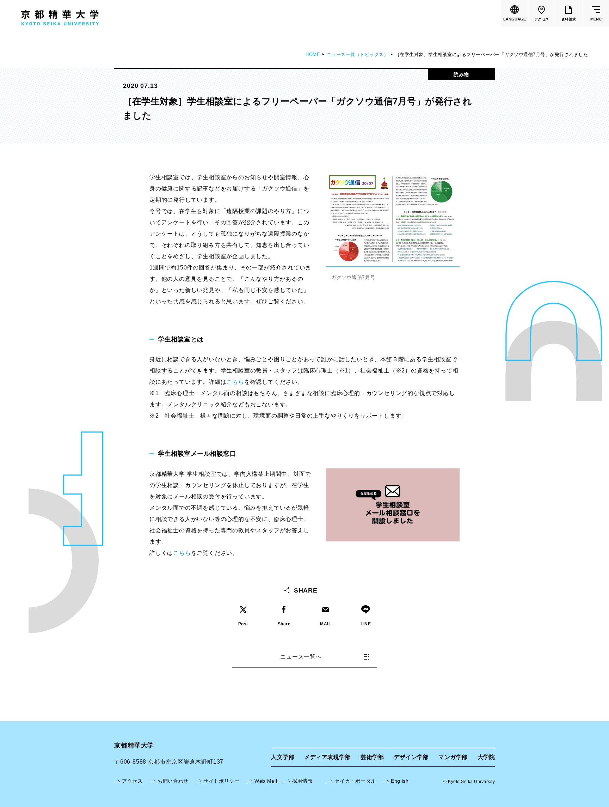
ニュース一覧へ (301, 657)
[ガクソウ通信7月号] (393, 175)
